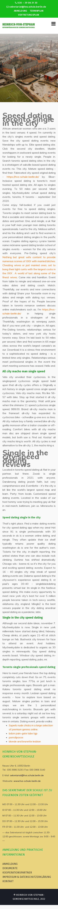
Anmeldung (20, 10)
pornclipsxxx (16, 737)
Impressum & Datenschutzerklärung (26, 876)
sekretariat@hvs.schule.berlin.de (27, 6)
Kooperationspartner (17, 872)
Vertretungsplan (28, 15)
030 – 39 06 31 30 (27, 2)
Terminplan (36, 10)
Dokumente (10, 868)
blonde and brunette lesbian (25, 741)
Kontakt (8, 881)
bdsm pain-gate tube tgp (23, 733)
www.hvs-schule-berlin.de (27, 781)
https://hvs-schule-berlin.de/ (23, 176)
